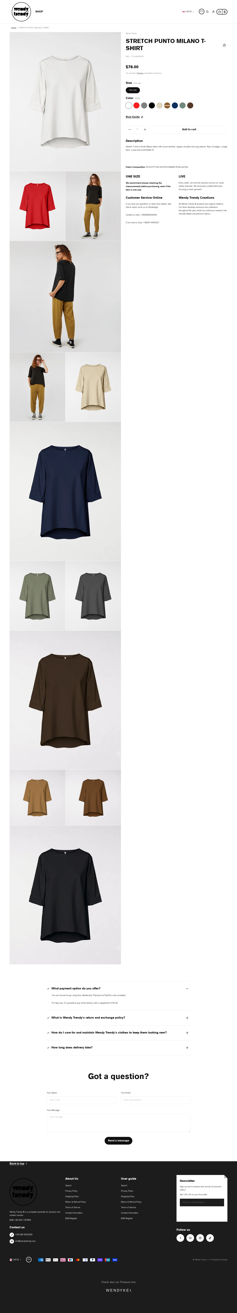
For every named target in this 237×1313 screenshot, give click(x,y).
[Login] (213, 12)
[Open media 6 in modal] (93, 387)
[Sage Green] (183, 105)
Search (68, 1186)
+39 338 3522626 (23, 1235)
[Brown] (190, 105)
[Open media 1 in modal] (65, 101)
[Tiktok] (210, 1238)
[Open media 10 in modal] (65, 700)
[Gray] (144, 105)
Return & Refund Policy (75, 1202)
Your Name (52, 1093)
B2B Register (71, 1219)
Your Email (126, 1093)
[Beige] (159, 105)
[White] (129, 105)
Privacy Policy (71, 1191)
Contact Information (74, 1213)
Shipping (140, 73)
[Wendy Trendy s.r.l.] (21, 11)
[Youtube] (190, 1238)
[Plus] (145, 129)
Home (13, 28)
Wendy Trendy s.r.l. (202, 1260)
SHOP (39, 12)
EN (201, 11)
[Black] (152, 105)
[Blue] (175, 105)
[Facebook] (180, 1238)
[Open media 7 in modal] (65, 491)
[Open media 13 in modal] (65, 894)
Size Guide (133, 117)
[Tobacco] (167, 105)
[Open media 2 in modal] (37, 206)
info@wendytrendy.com (25, 1241)
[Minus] (129, 129)
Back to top (17, 1164)
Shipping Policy (72, 1197)
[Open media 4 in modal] (65, 296)
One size (133, 90)
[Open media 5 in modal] (37, 387)
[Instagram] (200, 1238)
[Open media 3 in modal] (93, 206)
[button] (207, 12)
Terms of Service (72, 1208)
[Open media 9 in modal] (93, 595)
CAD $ (188, 12)
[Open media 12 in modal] (93, 797)
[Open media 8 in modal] (37, 595)
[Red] (136, 105)
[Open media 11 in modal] (37, 797)
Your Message (53, 1110)
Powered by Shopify (219, 1260)
